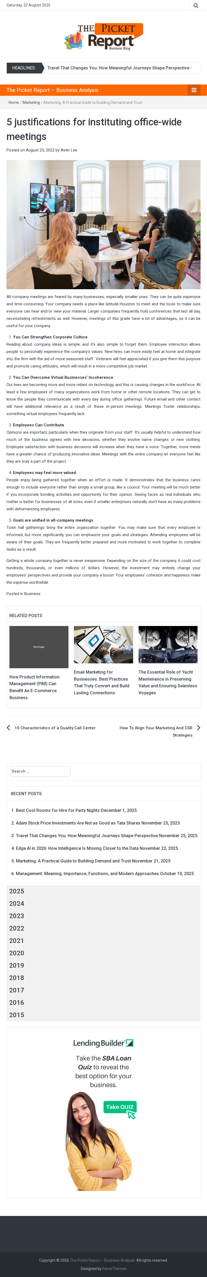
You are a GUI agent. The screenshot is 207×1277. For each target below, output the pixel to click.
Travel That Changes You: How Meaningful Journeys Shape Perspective (118, 67)
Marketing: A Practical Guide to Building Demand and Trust (73, 861)
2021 (16, 941)
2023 (16, 916)
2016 (16, 1002)
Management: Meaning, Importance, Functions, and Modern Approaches (87, 873)
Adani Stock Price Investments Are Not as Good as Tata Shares (78, 823)
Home (14, 102)
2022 (16, 928)
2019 (16, 965)
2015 (16, 1015)
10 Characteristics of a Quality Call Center (55, 728)
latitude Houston (120, 304)
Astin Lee (69, 150)
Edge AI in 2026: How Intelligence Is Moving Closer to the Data (77, 848)
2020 (16, 953)
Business (32, 593)
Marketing (31, 102)
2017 (16, 990)
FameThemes (114, 1269)
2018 (16, 978)
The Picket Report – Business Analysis (52, 90)
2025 (16, 891)
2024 (16, 903)
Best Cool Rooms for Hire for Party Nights (58, 810)
